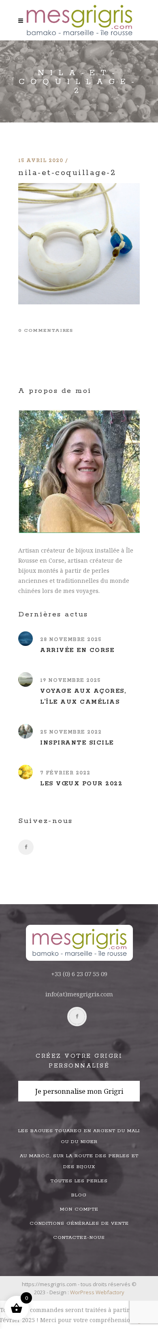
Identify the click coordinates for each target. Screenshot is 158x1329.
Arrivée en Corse (77, 650)
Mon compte (79, 1209)
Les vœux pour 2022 (81, 783)
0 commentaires (45, 330)
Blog (79, 1195)
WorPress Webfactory (97, 1292)
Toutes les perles (79, 1181)
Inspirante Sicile (77, 743)
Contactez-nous (79, 1237)
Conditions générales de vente (79, 1223)
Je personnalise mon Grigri (79, 1091)
